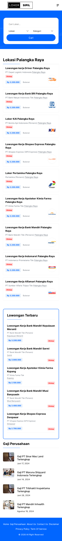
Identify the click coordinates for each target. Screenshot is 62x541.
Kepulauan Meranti (15, 336)
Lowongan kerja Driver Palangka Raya (27, 68)
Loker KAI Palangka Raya (19, 118)
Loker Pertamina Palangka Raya (23, 173)
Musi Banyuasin (13, 401)
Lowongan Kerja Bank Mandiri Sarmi (28, 348)
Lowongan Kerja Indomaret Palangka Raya (30, 256)
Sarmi (9, 355)
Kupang (10, 378)
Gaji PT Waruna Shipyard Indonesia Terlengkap (31, 474)
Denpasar (11, 424)
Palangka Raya (38, 72)
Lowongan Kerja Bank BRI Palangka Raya (29, 93)
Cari (31, 37)
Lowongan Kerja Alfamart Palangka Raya (29, 281)
